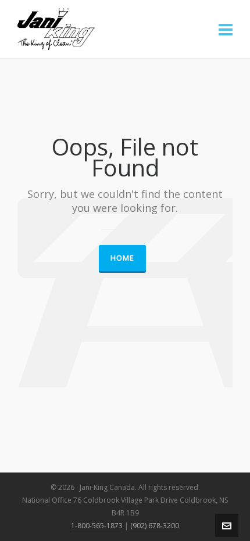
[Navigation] (226, 29)
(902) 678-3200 (154, 526)
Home (122, 258)
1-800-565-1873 (97, 526)
